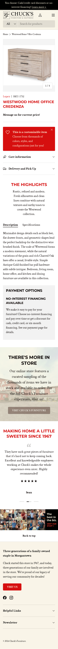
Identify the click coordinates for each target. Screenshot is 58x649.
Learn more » (39, 7)
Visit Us (12, 587)
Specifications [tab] (31, 225)
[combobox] (29, 23)
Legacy (6, 96)
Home (5, 34)
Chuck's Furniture (18, 641)
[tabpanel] (29, 256)
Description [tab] (10, 225)
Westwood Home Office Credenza (26, 34)
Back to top (29, 535)
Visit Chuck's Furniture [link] (29, 410)
